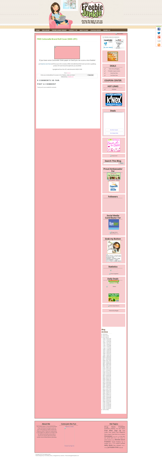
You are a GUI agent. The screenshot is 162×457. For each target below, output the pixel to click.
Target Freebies (116, 442)
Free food (114, 434)
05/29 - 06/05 (106, 379)
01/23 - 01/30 (106, 404)
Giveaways (108, 436)
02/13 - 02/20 (106, 400)
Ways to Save (84, 30)
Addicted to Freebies (69, 426)
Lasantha (62, 455)
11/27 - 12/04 (106, 344)
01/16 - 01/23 (106, 405)
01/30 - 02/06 (106, 403)
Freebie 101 (106, 30)
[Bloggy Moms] (114, 225)
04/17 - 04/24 (106, 387)
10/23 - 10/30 (106, 351)
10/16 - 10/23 (106, 352)
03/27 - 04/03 (106, 392)
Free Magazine (120, 432)
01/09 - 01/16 (106, 407)
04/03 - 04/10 (106, 390)
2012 (104, 335)
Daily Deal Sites (114, 73)
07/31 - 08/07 (106, 367)
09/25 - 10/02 (106, 356)
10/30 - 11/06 (106, 349)
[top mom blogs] (114, 292)
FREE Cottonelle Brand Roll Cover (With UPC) (57, 39)
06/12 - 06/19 (106, 377)
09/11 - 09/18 (106, 359)
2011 (104, 337)
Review (117, 439)
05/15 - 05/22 (106, 382)
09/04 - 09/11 (106, 360)
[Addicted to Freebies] (69, 444)
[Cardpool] (114, 299)
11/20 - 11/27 (106, 345)
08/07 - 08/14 (106, 366)
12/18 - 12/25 (106, 340)
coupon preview (120, 443)
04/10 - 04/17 (106, 389)
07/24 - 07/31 (106, 368)
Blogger (116, 310)
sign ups (121, 447)
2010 (104, 409)
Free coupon (107, 434)
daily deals (108, 445)
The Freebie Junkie (46, 454)
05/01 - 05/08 (106, 385)
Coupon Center (96, 30)
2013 (104, 334)
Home (38, 30)
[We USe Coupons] (113, 295)
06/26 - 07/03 (106, 374)
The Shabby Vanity (48, 455)
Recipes (113, 439)
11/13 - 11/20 (106, 347)
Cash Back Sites (114, 75)
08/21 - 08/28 (106, 363)
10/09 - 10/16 (106, 353)
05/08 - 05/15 (106, 383)
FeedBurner (71, 77)
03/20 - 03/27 (106, 393)
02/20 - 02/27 (106, 398)
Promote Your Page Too (69, 445)
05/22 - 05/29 (106, 381)
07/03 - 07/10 (106, 372)
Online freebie (107, 440)
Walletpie (114, 89)
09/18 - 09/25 (106, 357)
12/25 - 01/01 (106, 338)
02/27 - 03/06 (106, 397)
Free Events (112, 432)
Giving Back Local (116, 436)
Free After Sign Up (112, 430)
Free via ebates (121, 434)
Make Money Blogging (114, 69)
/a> (118, 227)
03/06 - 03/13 (106, 396)
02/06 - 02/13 (106, 401)
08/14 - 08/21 (106, 364)
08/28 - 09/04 (106, 362)
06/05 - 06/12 (106, 378)
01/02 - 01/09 (106, 408)
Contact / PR (73, 30)
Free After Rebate (120, 428)
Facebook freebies (109, 428)
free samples (117, 445)
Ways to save (112, 443)
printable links (113, 447)
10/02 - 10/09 (106, 355)
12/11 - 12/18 (106, 341)
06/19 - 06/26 (106, 375)
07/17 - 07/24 (106, 370)
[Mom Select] (114, 222)
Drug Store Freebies (114, 427)
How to (115, 437)
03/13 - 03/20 (106, 394)
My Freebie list (121, 437)
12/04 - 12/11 (106, 342)
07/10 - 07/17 (106, 371)
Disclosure (45, 30)
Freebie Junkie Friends (59, 30)
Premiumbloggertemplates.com (72, 455)
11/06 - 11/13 (106, 348)
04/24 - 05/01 (106, 386)
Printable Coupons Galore (114, 71)
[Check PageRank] (113, 273)
